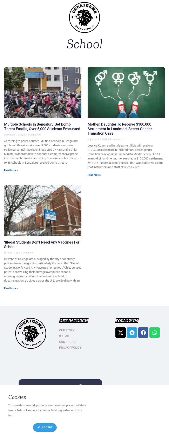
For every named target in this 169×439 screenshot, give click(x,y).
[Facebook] (143, 332)
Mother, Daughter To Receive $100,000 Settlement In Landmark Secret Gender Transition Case (120, 128)
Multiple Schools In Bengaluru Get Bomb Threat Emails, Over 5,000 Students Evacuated (42, 126)
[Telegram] (132, 332)
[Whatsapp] (154, 332)
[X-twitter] (120, 332)
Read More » (11, 170)
